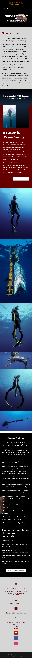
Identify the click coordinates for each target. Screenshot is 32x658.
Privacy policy (16, 624)
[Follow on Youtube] (16, 633)
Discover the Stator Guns (16, 570)
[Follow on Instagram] (16, 643)
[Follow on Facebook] (16, 638)
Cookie (16, 626)
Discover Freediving (20, 179)
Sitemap (16, 628)
